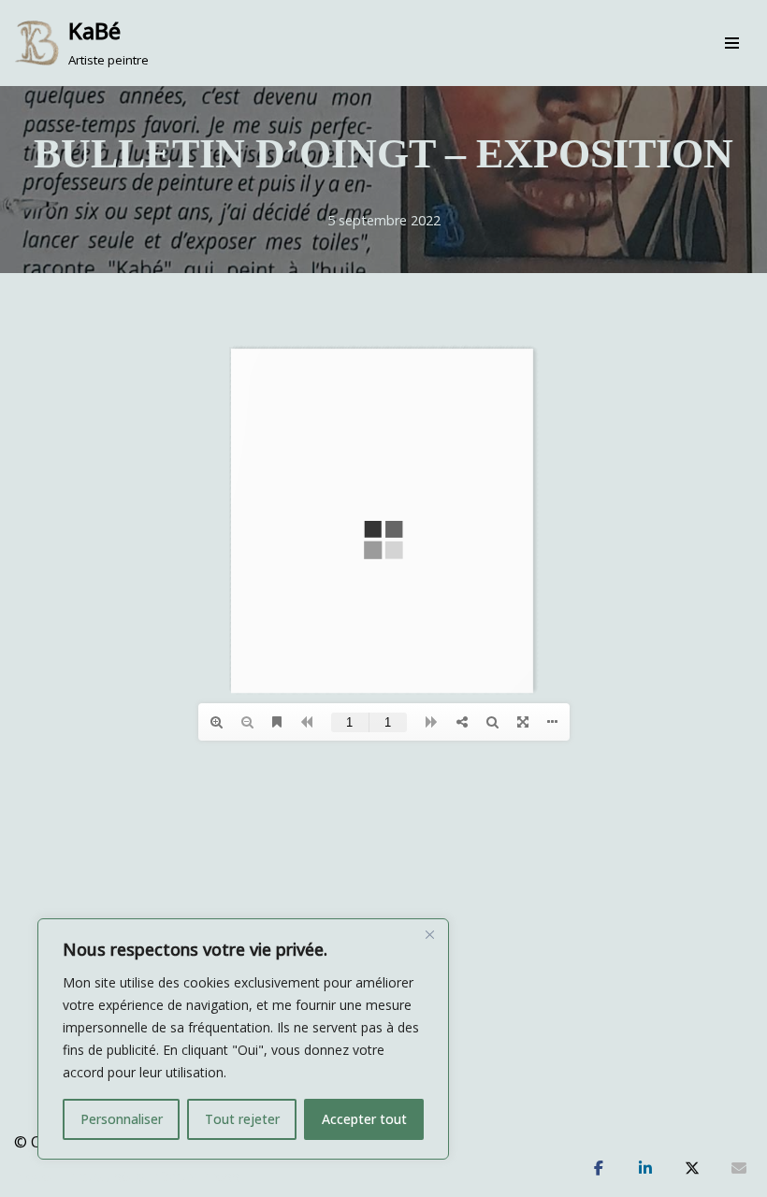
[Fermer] (429, 934)
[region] (243, 1039)
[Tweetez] (692, 1169)
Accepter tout (364, 1119)
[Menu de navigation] (732, 43)
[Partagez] (598, 1169)
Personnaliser (121, 1119)
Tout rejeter (242, 1119)
